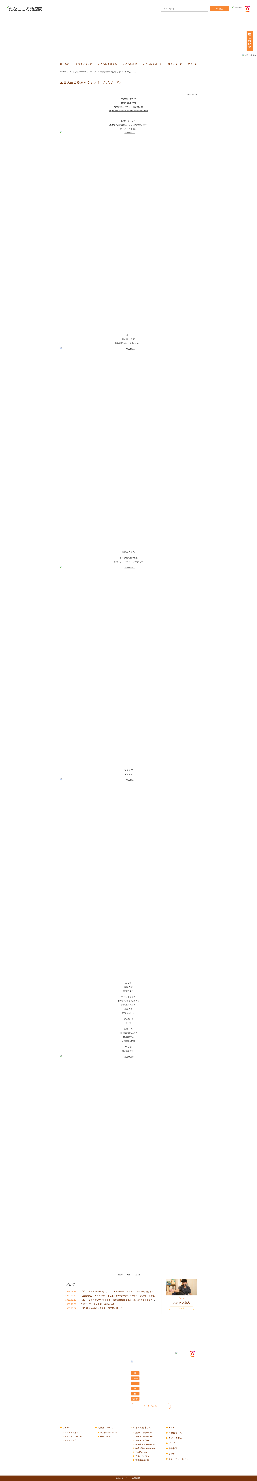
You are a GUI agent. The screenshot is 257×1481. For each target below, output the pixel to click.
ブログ (172, 1443)
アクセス (152, 1406)
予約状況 (173, 1448)
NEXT (137, 1275)
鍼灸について (106, 1436)
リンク (172, 1453)
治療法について (106, 1427)
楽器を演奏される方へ (145, 1448)
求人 (183, 1308)
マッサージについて (109, 1432)
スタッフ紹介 (71, 1440)
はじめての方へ (71, 1432)
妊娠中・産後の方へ (144, 1432)
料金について (175, 1432)
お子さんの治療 (142, 1440)
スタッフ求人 (175, 1437)
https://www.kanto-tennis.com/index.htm (128, 110)
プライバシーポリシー (180, 1458)
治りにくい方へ (142, 1456)
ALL (128, 1275)
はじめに (67, 1427)
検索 (221, 9)
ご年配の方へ (141, 1452)
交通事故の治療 (142, 1460)
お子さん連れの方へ (144, 1436)
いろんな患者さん (142, 1427)
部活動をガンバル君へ (145, 1444)
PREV (120, 1275)
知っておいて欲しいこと (75, 1436)
